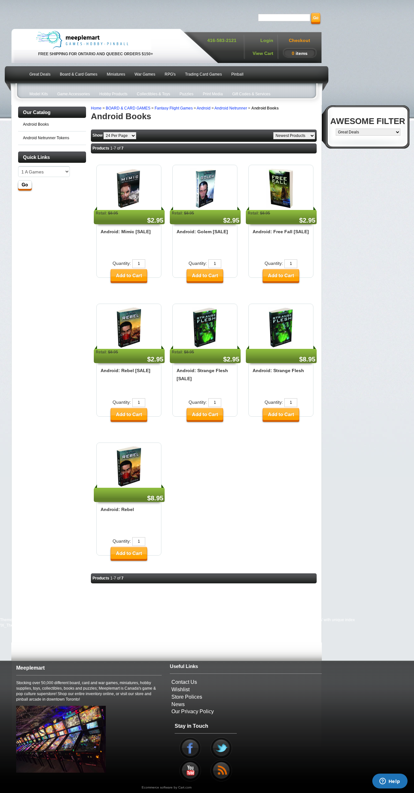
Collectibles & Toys (153, 94)
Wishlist (180, 689)
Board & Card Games (78, 74)
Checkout (299, 40)
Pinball (237, 74)
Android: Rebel (117, 509)
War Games (145, 74)
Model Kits (38, 94)
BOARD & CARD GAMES (128, 108)
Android (204, 108)
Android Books (36, 124)
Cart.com (184, 787)
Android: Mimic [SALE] (126, 231)
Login (266, 40)
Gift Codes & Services (251, 94)
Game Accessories (73, 94)
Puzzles (186, 94)
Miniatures (116, 74)
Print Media (213, 94)
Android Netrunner (230, 108)
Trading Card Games (203, 74)
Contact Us (184, 682)
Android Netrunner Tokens (46, 138)
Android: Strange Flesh (278, 370)
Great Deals (39, 74)
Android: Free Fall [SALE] (281, 231)
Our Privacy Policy (192, 711)
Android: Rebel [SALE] (125, 370)
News (178, 704)
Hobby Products (113, 94)
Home (96, 108)
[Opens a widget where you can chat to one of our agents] (390, 782)
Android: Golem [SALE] (202, 231)
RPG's (170, 74)
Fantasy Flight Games (174, 108)
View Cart (263, 53)
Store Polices (186, 697)
